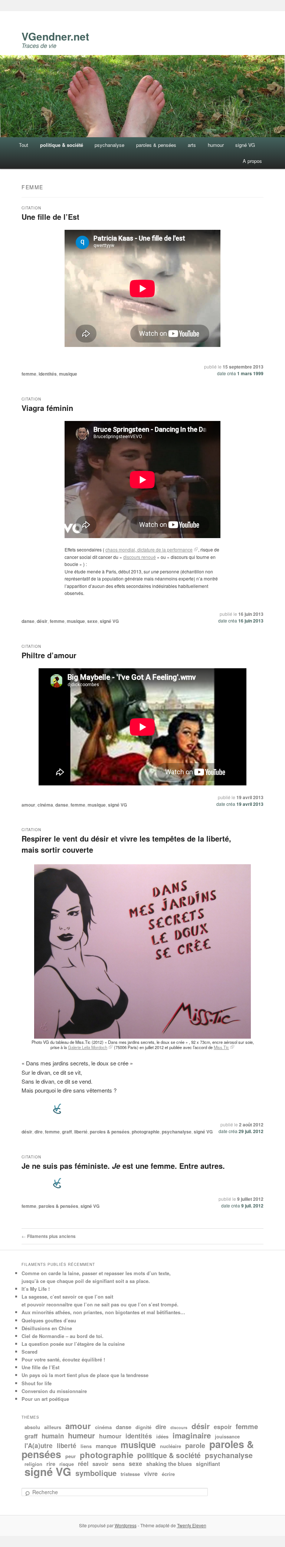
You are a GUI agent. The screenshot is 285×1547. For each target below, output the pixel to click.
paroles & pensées (156, 144)
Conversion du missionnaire (54, 1391)
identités (48, 373)
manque (106, 1446)
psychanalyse (109, 144)
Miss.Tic (221, 1047)
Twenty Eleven (191, 1525)
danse (28, 621)
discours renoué (139, 557)
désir (42, 621)
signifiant (208, 1464)
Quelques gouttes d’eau (49, 1320)
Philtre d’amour (49, 655)
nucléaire (170, 1446)
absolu (32, 1427)
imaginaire (192, 1435)
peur (70, 1456)
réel (83, 1463)
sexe (92, 621)
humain (53, 1435)
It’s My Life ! (36, 1288)
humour (216, 144)
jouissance (227, 1436)
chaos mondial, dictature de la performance (149, 549)
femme (29, 373)
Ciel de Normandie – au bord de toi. (63, 1335)
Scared (29, 1351)
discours (178, 1427)
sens (118, 1464)
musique (68, 373)
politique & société (61, 144)
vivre (151, 1473)
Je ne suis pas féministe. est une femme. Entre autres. (123, 1165)
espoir (223, 1426)
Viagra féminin (47, 407)
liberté (81, 1131)
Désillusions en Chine (47, 1328)
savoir (100, 1464)
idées (162, 1436)
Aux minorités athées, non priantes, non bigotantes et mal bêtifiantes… (103, 1312)
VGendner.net (55, 36)
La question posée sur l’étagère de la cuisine (73, 1343)
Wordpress (126, 1525)
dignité (143, 1427)
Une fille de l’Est (50, 216)
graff (67, 1131)
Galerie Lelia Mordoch (87, 1047)
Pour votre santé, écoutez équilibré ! (63, 1359)
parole (195, 1445)
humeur (81, 1435)
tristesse (130, 1473)
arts (192, 144)
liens (86, 1446)
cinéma (45, 804)
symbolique (96, 1472)
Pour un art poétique (45, 1398)
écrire (168, 1473)
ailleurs (52, 1427)
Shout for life (37, 1383)
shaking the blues (169, 1464)
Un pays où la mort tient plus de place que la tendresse (85, 1375)
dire (39, 1131)
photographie (146, 1131)
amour (28, 804)
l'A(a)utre (38, 1445)
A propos (252, 160)
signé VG (245, 144)
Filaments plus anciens (49, 1236)
